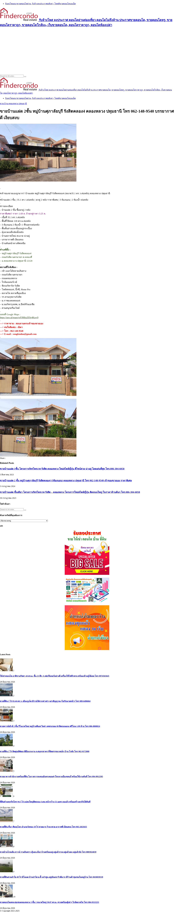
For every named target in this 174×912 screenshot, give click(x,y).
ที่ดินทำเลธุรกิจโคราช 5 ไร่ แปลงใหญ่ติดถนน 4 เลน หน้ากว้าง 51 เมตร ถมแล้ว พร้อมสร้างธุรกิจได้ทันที (45, 802)
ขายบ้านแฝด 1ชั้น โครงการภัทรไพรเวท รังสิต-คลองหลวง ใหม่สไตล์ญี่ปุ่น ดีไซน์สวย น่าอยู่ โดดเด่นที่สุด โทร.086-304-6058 (62, 468)
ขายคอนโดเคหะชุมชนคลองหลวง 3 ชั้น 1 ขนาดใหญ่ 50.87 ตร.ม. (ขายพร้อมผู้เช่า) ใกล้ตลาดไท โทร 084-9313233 (49, 902)
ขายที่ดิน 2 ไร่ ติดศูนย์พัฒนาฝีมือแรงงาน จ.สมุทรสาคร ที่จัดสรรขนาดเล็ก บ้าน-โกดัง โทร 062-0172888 (44, 751)
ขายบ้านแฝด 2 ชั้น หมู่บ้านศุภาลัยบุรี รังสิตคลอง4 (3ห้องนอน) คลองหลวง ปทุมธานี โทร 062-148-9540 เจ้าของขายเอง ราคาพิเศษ (66, 480)
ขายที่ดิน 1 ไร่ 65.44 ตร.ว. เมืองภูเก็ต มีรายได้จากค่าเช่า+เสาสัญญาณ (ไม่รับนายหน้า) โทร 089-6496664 (45, 701)
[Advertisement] (87, 48)
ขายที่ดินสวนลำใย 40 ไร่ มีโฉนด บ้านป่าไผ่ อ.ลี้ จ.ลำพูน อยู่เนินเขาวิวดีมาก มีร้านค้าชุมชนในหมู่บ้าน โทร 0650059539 (51, 877)
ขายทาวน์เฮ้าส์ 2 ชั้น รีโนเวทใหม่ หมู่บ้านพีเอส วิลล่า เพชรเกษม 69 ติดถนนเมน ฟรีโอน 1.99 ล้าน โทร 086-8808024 (50, 726)
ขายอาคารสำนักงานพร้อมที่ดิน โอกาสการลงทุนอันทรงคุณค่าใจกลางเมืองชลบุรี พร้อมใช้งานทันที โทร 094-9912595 (51, 776)
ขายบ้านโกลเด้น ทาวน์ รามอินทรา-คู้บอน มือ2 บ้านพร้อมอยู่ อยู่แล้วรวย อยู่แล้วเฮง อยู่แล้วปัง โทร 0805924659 (48, 852)
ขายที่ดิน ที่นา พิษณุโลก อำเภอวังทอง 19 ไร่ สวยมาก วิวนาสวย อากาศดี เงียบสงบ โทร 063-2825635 (43, 827)
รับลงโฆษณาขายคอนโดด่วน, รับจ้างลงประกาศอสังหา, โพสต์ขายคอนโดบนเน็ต (40, 4)
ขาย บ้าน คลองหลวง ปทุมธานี (13, 103)
